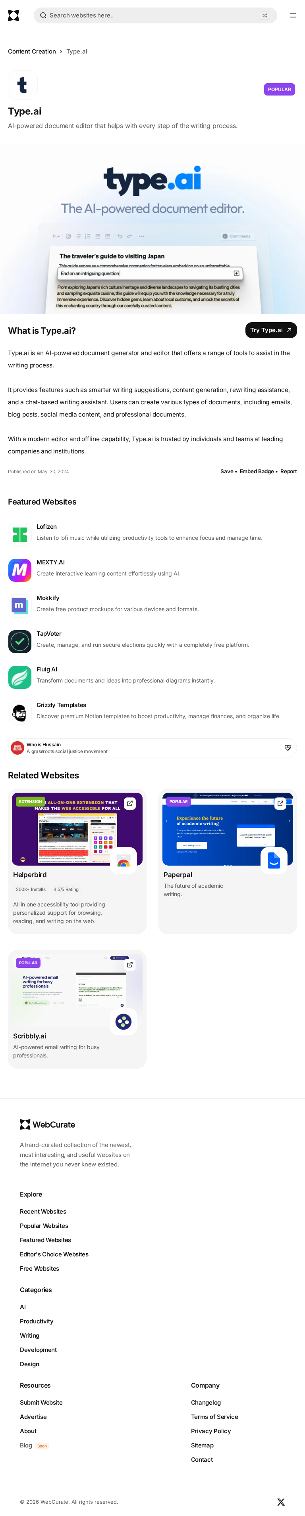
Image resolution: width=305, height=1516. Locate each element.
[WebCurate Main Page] (13, 15)
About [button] (28, 1431)
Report (288, 471)
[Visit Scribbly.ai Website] (129, 965)
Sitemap (202, 1445)
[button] (265, 15)
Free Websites (39, 1268)
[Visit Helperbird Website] (129, 803)
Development (38, 1350)
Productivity (36, 1321)
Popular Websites (44, 1225)
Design (29, 1364)
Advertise (33, 1416)
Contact (202, 1459)
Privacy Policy (211, 1431)
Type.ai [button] (76, 51)
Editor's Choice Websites (54, 1254)
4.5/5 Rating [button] (66, 889)
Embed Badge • (259, 471)
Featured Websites (45, 1240)
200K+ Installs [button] (31, 889)
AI (22, 1307)
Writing (29, 1335)
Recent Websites (43, 1211)
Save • (228, 471)
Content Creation (32, 51)
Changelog (206, 1402)
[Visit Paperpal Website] (280, 803)
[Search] (43, 17)
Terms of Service (214, 1416)
